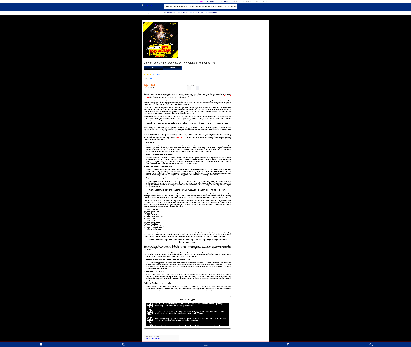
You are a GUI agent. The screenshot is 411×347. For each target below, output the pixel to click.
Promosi (41, 345)
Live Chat (370, 345)
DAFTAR (264, 1)
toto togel (181, 138)
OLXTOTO (200, 1)
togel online (185, 194)
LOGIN (256, 1)
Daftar (205, 345)
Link (287, 345)
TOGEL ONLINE (223, 1)
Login (123, 345)
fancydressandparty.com (153, 338)
